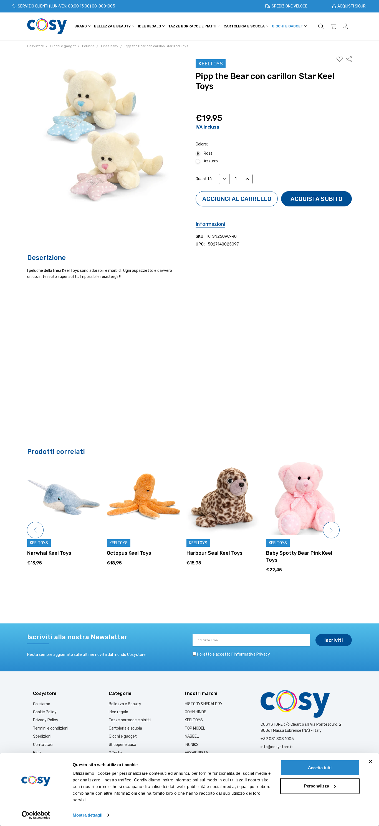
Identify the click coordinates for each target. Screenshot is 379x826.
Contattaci (43, 744)
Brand (81, 26)
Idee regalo (150, 26)
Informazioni (210, 224)
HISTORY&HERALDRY (204, 704)
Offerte (115, 752)
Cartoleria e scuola (245, 26)
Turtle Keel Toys (285, 553)
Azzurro (211, 161)
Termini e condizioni (50, 728)
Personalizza (316, 785)
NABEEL (192, 736)
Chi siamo (41, 704)
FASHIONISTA (196, 752)
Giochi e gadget (288, 26)
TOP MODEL (195, 728)
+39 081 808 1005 (277, 739)
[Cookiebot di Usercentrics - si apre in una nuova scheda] (36, 815)
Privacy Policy (45, 720)
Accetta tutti (320, 767)
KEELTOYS (194, 720)
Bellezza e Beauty (113, 26)
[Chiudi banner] (370, 762)
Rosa (208, 153)
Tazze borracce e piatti (192, 26)
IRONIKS (192, 744)
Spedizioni (42, 736)
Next (331, 530)
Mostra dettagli (87, 815)
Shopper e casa (122, 744)
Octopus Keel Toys (49, 553)
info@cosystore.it (277, 747)
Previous (35, 530)
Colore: (202, 144)
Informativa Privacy (252, 654)
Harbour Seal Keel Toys (135, 553)
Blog (37, 752)
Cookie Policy (45, 712)
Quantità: (204, 179)
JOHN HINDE (195, 712)
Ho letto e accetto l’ (233, 654)
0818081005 (103, 6)
